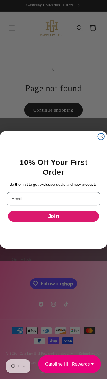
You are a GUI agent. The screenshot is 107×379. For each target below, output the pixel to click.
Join (53, 216)
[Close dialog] (101, 136)
